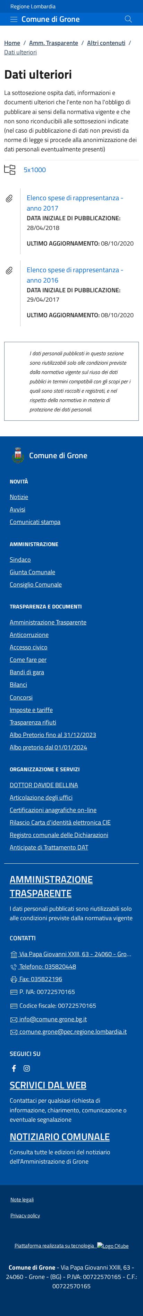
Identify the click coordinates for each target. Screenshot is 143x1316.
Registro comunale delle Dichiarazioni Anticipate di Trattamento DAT (59, 841)
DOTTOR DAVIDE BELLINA (44, 785)
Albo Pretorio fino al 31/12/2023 (71, 734)
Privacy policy (25, 1215)
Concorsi (21, 697)
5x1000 (35, 169)
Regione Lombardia (33, 6)
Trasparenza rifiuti (33, 722)
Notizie (19, 496)
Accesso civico (29, 647)
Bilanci (18, 684)
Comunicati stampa (35, 521)
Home (12, 42)
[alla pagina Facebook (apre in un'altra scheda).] (14, 1068)
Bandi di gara (27, 672)
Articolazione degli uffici (41, 797)
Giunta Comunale (32, 572)
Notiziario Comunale (60, 1136)
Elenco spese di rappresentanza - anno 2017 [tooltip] (75, 202)
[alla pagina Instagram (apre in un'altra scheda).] (27, 1068)
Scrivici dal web (48, 1084)
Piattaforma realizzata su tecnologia (72, 1245)
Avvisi (17, 509)
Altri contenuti (106, 42)
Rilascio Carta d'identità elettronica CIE (60, 822)
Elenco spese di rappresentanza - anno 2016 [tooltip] (75, 274)
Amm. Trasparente (53, 42)
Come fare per (28, 659)
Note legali (22, 1199)
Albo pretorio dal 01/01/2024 (71, 746)
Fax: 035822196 (40, 979)
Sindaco (20, 559)
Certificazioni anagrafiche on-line (53, 810)
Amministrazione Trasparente (48, 622)
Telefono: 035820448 (47, 966)
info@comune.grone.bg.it (52, 1019)
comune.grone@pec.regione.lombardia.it (72, 1031)
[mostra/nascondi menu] (14, 19)
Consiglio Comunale (36, 584)
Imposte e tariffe (63, 709)
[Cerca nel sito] (128, 19)
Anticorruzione (29, 634)
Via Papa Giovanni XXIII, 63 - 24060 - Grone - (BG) (75, 953)
